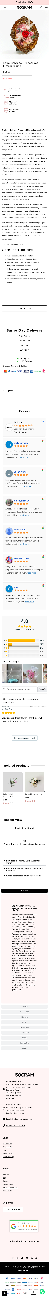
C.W (16, 587)
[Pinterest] (27, 1258)
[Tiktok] (22, 1258)
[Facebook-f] (13, 1258)
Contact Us (7, 1147)
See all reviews (20, 432)
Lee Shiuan (19, 529)
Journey (6, 1174)
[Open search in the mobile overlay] (5, 7)
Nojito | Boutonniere (33, 794)
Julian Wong (20, 472)
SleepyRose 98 (22, 501)
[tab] (24, 891)
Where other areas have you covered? (23, 875)
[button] (45, 792)
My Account (7, 1143)
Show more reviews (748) (24, 738)
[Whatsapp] (36, 1258)
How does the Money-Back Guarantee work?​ (23, 862)
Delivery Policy (8, 1153)
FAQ (4, 1150)
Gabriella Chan (21, 558)
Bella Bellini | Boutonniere (8, 795)
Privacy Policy (8, 1184)
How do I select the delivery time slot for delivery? (24, 869)
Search (42, 689)
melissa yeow (21, 443)
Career (5, 1181)
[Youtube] (32, 1258)
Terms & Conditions (10, 1187)
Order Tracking (8, 1156)
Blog (4, 1177)
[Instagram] (17, 1258)
